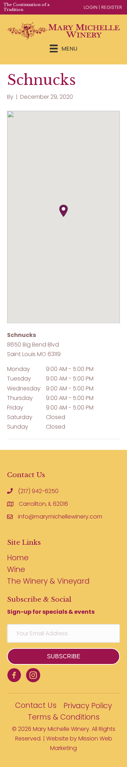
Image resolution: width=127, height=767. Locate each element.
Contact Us (35, 706)
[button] (63, 211)
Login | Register (103, 7)
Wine (16, 570)
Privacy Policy (88, 706)
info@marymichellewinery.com (60, 517)
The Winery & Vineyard (48, 581)
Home (18, 558)
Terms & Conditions (63, 717)
